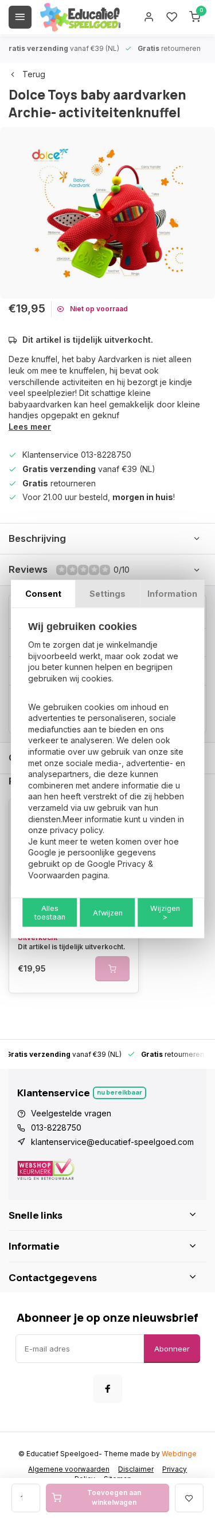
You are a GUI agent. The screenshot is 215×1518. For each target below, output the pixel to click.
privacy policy (76, 830)
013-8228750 (56, 1127)
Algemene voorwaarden (69, 1469)
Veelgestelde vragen (71, 1113)
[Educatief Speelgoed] (80, 17)
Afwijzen (108, 912)
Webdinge (179, 1453)
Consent (43, 593)
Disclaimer (136, 1469)
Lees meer (30, 426)
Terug (33, 74)
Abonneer (172, 1348)
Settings (107, 593)
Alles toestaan (49, 912)
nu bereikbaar (119, 1092)
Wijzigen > (165, 912)
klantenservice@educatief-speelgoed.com (112, 1142)
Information (172, 593)
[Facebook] (107, 1388)
